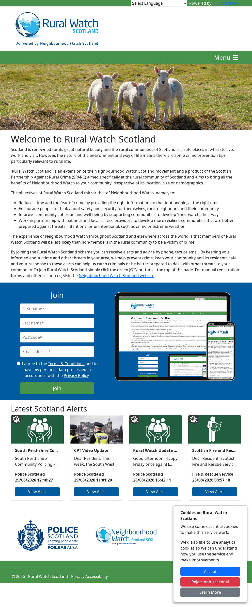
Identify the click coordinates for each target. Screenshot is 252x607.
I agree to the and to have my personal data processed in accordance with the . (60, 369)
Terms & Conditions (66, 363)
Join (57, 388)
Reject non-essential (210, 582)
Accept (210, 571)
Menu (223, 57)
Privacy (77, 576)
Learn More (210, 592)
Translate (230, 3)
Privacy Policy (76, 375)
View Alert (37, 491)
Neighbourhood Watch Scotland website (116, 275)
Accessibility (96, 576)
